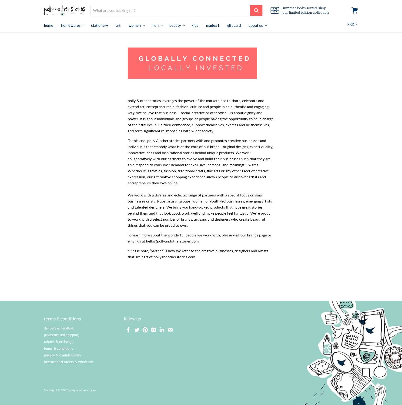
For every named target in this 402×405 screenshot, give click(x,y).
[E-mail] (169, 328)
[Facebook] (127, 328)
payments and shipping (61, 335)
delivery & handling (59, 328)
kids (194, 25)
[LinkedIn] (160, 328)
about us (256, 25)
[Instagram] (152, 328)
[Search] (256, 10)
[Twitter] (135, 328)
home (48, 25)
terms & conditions (58, 348)
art (118, 25)
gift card (234, 25)
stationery (99, 25)
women (135, 25)
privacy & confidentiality (62, 355)
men (155, 25)
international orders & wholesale (69, 362)
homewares (71, 25)
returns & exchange (58, 341)
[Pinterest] (144, 328)
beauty (175, 25)
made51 (212, 25)
